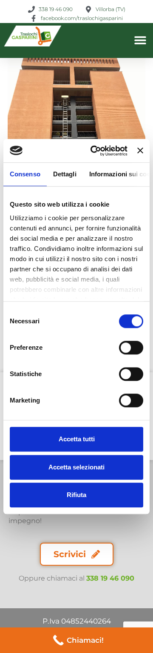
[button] (140, 40)
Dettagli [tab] (64, 174)
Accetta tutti (77, 439)
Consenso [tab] (25, 174)
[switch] (131, 347)
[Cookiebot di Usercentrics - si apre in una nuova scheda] (95, 150)
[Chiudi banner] (140, 151)
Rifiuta (76, 494)
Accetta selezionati (76, 467)
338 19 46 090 (110, 578)
